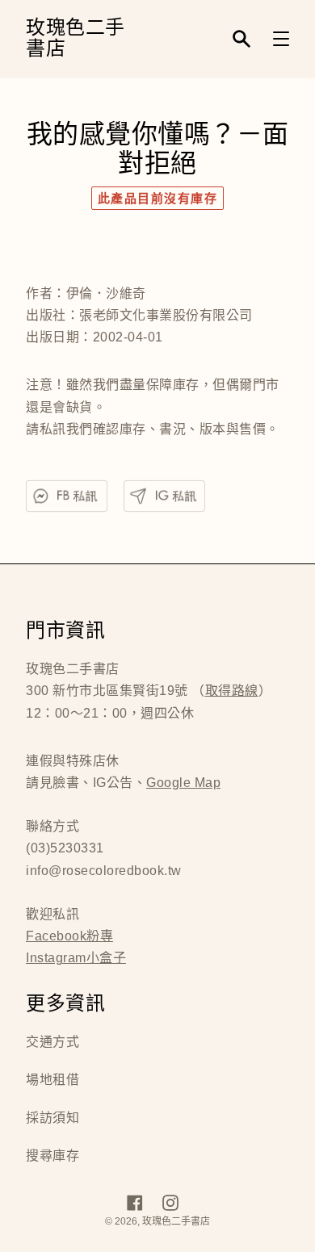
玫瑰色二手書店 (75, 39)
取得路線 (231, 690)
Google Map (183, 782)
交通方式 (52, 1042)
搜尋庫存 (52, 1155)
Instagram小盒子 (76, 958)
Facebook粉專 (69, 936)
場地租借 (52, 1080)
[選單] (281, 39)
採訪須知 (52, 1117)
